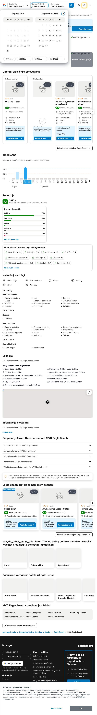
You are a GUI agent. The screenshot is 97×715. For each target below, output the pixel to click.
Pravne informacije (40, 659)
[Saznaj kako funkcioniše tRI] (46, 203)
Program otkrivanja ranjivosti (45, 680)
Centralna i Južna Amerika (30, 632)
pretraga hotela (9, 632)
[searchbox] (19, 6)
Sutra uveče (23, 59)
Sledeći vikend (55, 59)
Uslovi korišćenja (40, 656)
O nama (5, 679)
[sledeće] (63, 13)
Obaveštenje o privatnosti (43, 667)
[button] (19, 5)
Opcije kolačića (39, 677)
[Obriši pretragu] (27, 5)
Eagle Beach (59, 632)
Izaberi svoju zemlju (10, 652)
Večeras (10, 59)
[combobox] (19, 5)
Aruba (47, 632)
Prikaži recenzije (11, 239)
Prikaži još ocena (11, 268)
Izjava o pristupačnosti (42, 663)
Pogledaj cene (13, 138)
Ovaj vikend (39, 59)
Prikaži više (7, 310)
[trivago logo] (4, 5)
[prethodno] (9, 181)
